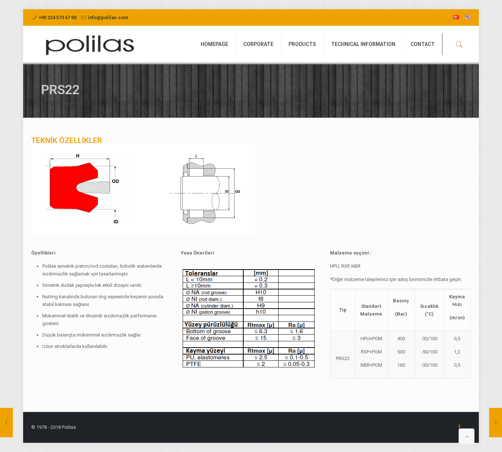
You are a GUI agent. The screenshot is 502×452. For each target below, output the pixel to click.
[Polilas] (89, 44)
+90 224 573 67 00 (57, 17)
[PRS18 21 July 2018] (6, 422)
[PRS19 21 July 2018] (495, 422)
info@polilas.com (108, 17)
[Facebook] (459, 427)
